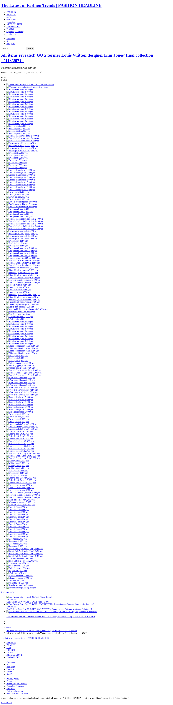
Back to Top (6, 702)
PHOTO (10, 29)
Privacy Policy (12, 679)
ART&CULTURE (14, 24)
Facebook (10, 38)
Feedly (9, 672)
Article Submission (14, 691)
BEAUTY (11, 14)
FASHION (11, 12)
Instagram (10, 43)
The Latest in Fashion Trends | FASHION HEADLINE (51, 5)
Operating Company (15, 31)
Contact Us (11, 34)
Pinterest (10, 669)
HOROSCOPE (13, 27)
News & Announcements (17, 693)
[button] (86, 77)
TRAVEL (10, 22)
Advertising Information (16, 683)
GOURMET (11, 19)
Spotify (9, 674)
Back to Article (7, 592)
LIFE (8, 17)
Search (30, 48)
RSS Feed (10, 688)
